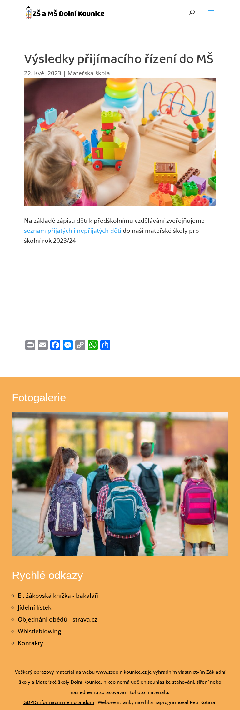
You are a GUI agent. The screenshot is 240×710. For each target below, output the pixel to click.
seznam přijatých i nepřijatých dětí (72, 231)
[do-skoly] (120, 554)
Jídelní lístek (34, 607)
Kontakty (30, 643)
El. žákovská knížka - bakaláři (58, 596)
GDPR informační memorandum (58, 702)
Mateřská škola (89, 73)
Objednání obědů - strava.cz (57, 619)
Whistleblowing (39, 631)
